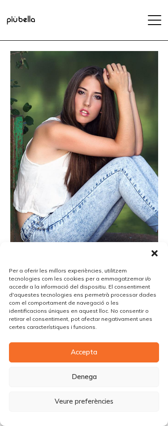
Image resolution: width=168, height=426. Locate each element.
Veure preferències (84, 401)
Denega (84, 376)
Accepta (84, 352)
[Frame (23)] (21, 20)
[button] (154, 253)
